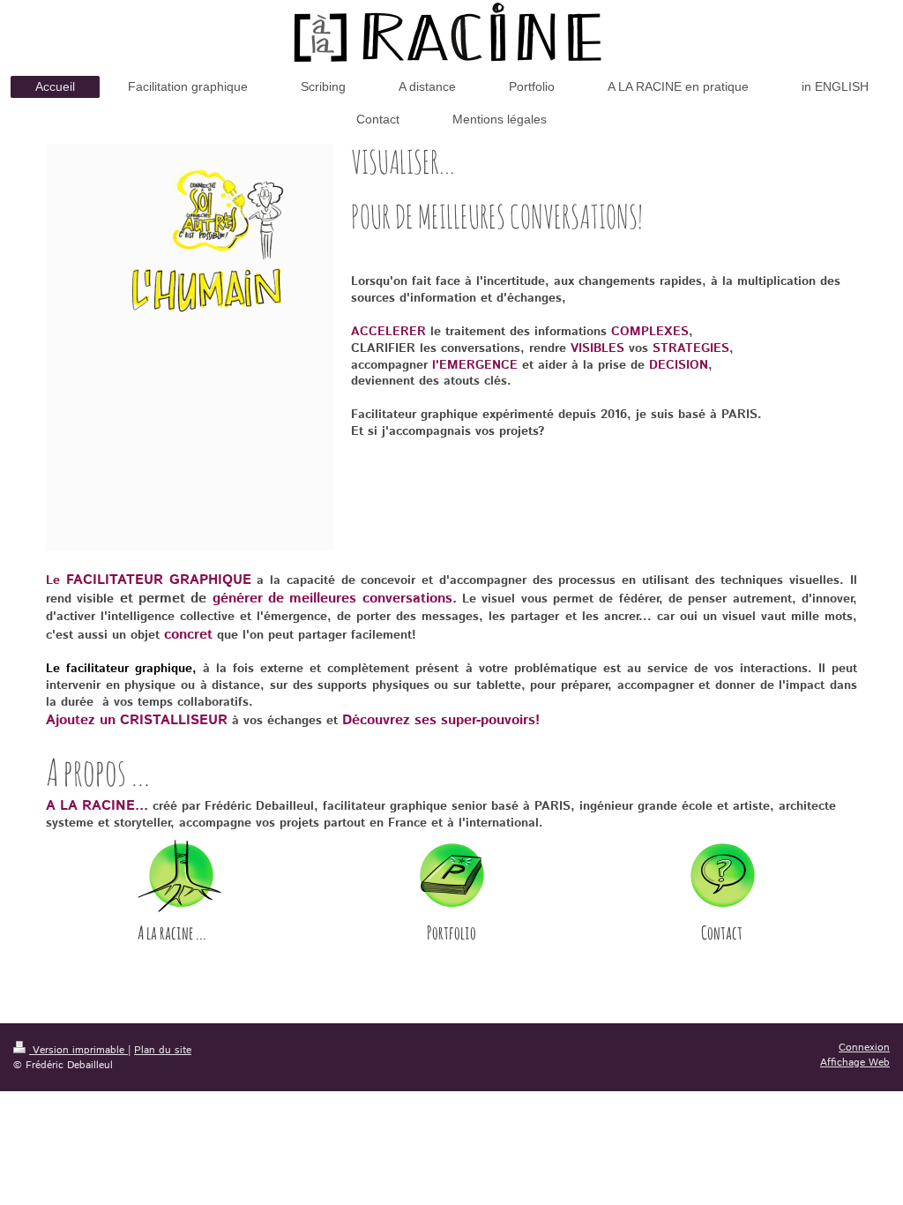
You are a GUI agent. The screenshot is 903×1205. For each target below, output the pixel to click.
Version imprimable (78, 1050)
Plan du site (162, 1050)
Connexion (864, 1047)
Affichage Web (855, 1062)
